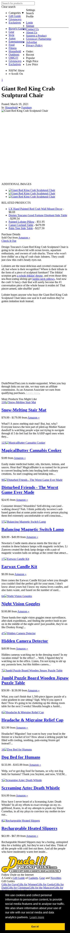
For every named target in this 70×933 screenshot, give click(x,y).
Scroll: (14, 73)
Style (11, 35)
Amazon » (33, 417)
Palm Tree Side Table (21, 228)
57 (2, 521)
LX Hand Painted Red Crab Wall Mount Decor (35, 208)
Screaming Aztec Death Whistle (30, 788)
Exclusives (15, 22)
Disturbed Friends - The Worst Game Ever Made (29, 490)
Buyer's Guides (17, 28)
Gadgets (33, 877)
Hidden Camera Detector (24, 641)
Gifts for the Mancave (41, 887)
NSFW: (13, 70)
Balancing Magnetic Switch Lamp (32, 529)
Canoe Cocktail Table (21, 225)
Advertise (31, 42)
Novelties (55, 877)
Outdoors (14, 54)
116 (3, 402)
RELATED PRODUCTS (16, 202)
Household (15, 51)
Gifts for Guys (9, 884)
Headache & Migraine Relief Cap (32, 720)
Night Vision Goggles (20, 603)
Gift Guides (8, 881)
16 (2, 749)
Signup (30, 25)
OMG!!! (13, 57)
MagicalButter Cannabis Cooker (31, 450)
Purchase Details (10, 234)
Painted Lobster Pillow (21, 221)
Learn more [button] (37, 917)
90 (2, 479)
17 (2, 558)
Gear (11, 31)
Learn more (32, 392)
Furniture (26, 107)
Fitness (13, 48)
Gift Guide (15, 16)
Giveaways (15, 19)
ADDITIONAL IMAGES (16, 184)
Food (12, 44)
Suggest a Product (36, 35)
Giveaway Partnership (38, 38)
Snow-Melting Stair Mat (23, 410)
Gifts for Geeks (45, 884)
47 (2, 633)
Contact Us (32, 29)
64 (2, 596)
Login (29, 22)
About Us (31, 32)
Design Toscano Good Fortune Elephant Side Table (38, 215)
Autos (12, 38)
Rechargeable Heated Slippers (29, 828)
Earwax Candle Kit (19, 566)
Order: (29, 51)
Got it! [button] (35, 926)
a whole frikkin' (30, 275)
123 (3, 442)
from (24, 417)
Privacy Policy (34, 45)
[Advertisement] (35, 147)
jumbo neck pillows (43, 278)
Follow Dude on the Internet (17, 874)
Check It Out (8, 240)
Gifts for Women (27, 884)
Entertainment (16, 41)
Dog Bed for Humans (20, 757)
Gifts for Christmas (18, 887)
